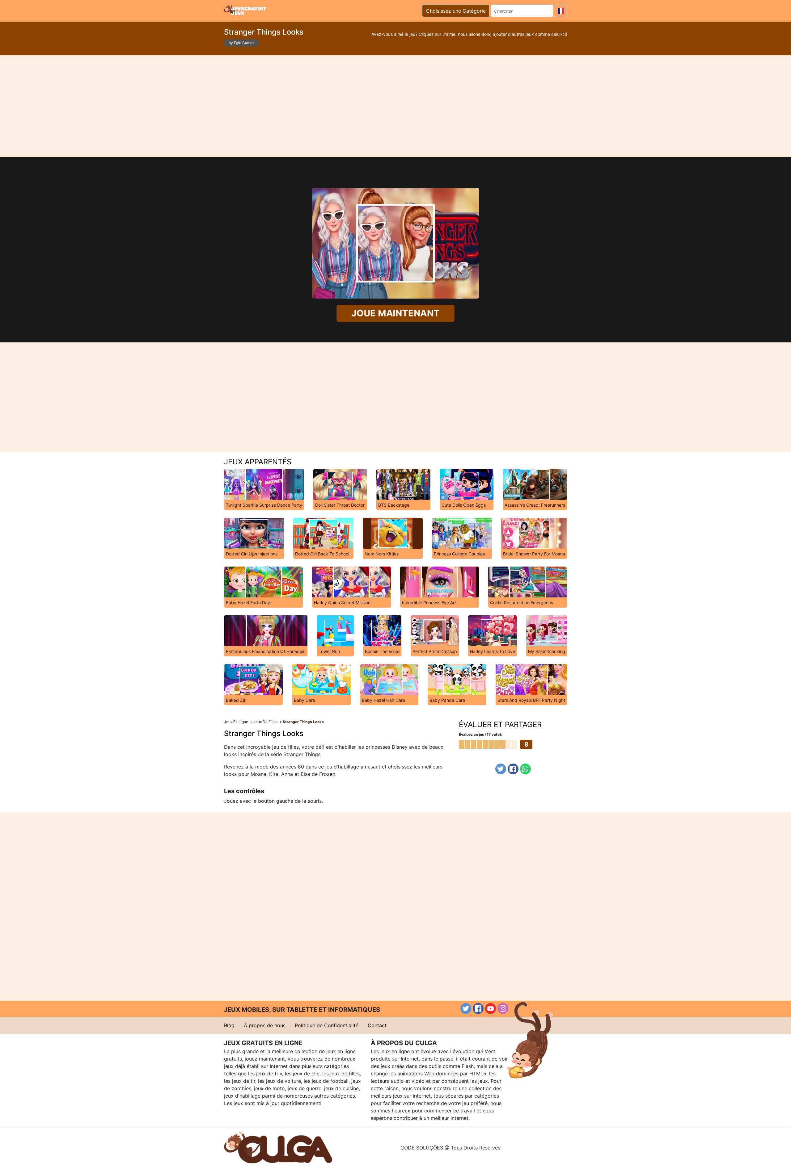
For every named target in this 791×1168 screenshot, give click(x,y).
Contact (377, 1025)
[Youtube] (490, 1008)
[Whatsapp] (525, 769)
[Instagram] (502, 1008)
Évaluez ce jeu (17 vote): (480, 734)
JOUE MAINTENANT (395, 313)
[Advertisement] (395, 106)
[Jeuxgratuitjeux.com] (245, 9)
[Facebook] (513, 769)
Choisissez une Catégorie (456, 11)
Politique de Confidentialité (326, 1025)
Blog (229, 1025)
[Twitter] (500, 769)
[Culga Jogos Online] (278, 1147)
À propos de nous (265, 1025)
